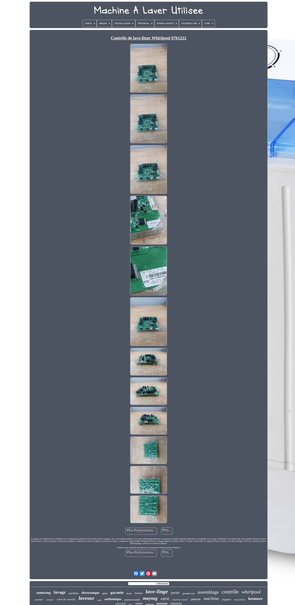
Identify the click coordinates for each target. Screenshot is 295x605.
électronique (90, 593)
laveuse (86, 598)
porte (104, 593)
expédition (74, 593)
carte (165, 598)
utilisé (99, 600)
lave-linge (157, 592)
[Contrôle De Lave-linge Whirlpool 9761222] (148, 68)
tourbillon (39, 600)
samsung (43, 592)
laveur (129, 593)
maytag (150, 598)
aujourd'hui (239, 599)
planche (196, 599)
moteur (139, 593)
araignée (50, 600)
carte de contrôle (66, 599)
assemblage (208, 592)
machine (211, 598)
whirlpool (251, 592)
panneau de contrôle (132, 600)
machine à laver (180, 599)
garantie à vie (189, 593)
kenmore (255, 598)
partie (175, 593)
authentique (112, 599)
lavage (59, 592)
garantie (117, 593)
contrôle (230, 592)
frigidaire (226, 599)
